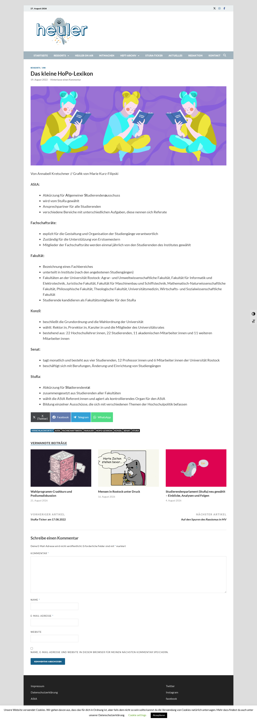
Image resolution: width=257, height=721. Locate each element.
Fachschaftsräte (72, 430)
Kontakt (214, 55)
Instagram (172, 692)
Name (35, 599)
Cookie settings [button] (137, 715)
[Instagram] (219, 8)
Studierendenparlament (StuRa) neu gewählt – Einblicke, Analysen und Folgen (195, 493)
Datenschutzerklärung (44, 692)
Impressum (37, 686)
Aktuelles (175, 55)
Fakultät (89, 430)
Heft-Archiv (128, 55)
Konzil (118, 430)
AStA (57, 430)
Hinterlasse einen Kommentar (65, 79)
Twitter (170, 686)
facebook (171, 698)
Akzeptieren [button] (159, 715)
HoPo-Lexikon (104, 430)
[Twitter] (214, 8)
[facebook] (224, 8)
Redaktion (195, 55)
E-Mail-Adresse (42, 615)
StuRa (135, 430)
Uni (43, 67)
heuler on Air (84, 55)
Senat (127, 430)
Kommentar (40, 553)
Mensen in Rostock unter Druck (119, 491)
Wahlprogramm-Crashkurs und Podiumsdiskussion (51, 493)
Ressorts (60, 55)
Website (36, 632)
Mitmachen (106, 55)
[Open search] (224, 55)
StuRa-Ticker (154, 55)
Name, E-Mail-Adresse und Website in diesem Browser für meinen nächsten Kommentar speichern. (100, 652)
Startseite (41, 55)
